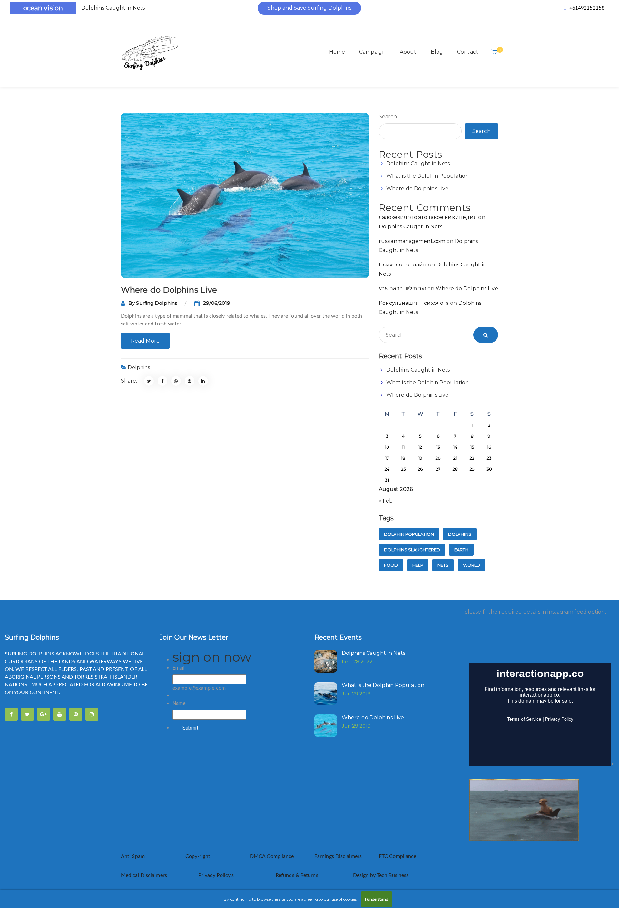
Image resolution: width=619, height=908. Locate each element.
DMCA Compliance (272, 856)
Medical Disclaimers (144, 875)
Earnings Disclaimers (338, 856)
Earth (461, 549)
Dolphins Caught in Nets (113, 8)
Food (391, 565)
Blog (437, 52)
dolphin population (409, 534)
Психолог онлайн (403, 265)
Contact (467, 52)
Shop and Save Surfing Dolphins (309, 8)
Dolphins (139, 367)
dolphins (459, 534)
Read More (145, 341)
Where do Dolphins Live (169, 289)
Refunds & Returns (297, 875)
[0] (494, 52)
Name (179, 703)
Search (388, 117)
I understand (376, 899)
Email (178, 668)
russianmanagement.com (412, 241)
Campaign (372, 52)
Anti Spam (133, 856)
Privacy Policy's (216, 875)
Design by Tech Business (380, 875)
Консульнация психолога (414, 303)
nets (442, 565)
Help (417, 565)
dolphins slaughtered (412, 549)
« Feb (386, 501)
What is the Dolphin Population (427, 176)
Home (337, 52)
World (471, 565)
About (408, 52)
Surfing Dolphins (156, 303)
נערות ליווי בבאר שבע (402, 288)
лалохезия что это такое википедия (428, 217)
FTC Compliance (397, 856)
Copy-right (197, 856)
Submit (190, 728)
